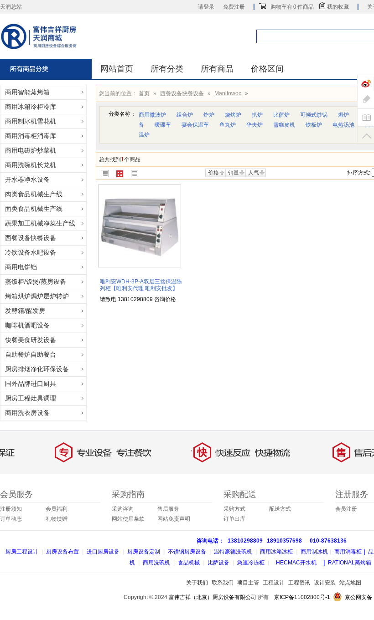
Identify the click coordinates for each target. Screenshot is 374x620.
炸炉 (208, 115)
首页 (144, 93)
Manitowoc (227, 93)
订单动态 (11, 519)
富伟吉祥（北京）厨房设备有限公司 (212, 597)
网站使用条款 (128, 519)
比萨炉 (281, 115)
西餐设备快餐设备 (182, 93)
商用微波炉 (152, 115)
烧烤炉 (233, 115)
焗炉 (343, 115)
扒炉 (257, 115)
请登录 (206, 7)
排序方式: (358, 172)
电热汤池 (343, 125)
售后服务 (168, 509)
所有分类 (167, 68)
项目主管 (248, 582)
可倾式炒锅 (313, 115)
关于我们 (197, 582)
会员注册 (346, 509)
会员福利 (57, 509)
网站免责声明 (173, 519)
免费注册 (234, 7)
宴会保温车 (195, 125)
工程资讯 (299, 582)
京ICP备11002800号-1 (302, 597)
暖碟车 (163, 125)
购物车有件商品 (292, 7)
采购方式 (234, 509)
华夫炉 (254, 125)
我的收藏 (338, 7)
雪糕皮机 (284, 125)
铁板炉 (314, 125)
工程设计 (274, 582)
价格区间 (267, 68)
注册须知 (11, 509)
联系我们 (223, 582)
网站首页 (116, 68)
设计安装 (325, 582)
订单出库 (234, 519)
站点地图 (350, 582)
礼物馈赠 (57, 519)
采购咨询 (123, 509)
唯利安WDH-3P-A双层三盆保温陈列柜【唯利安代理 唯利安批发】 (141, 285)
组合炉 (185, 115)
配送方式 (280, 509)
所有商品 (217, 68)
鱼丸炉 (227, 125)
